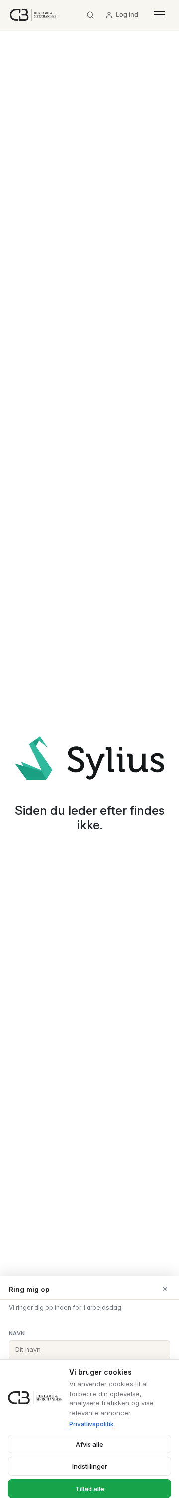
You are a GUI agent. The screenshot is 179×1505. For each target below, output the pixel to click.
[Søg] (90, 15)
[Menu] (159, 15)
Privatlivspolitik (91, 1424)
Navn (17, 1333)
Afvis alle (89, 1444)
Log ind (127, 14)
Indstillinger (89, 1466)
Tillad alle (89, 1489)
